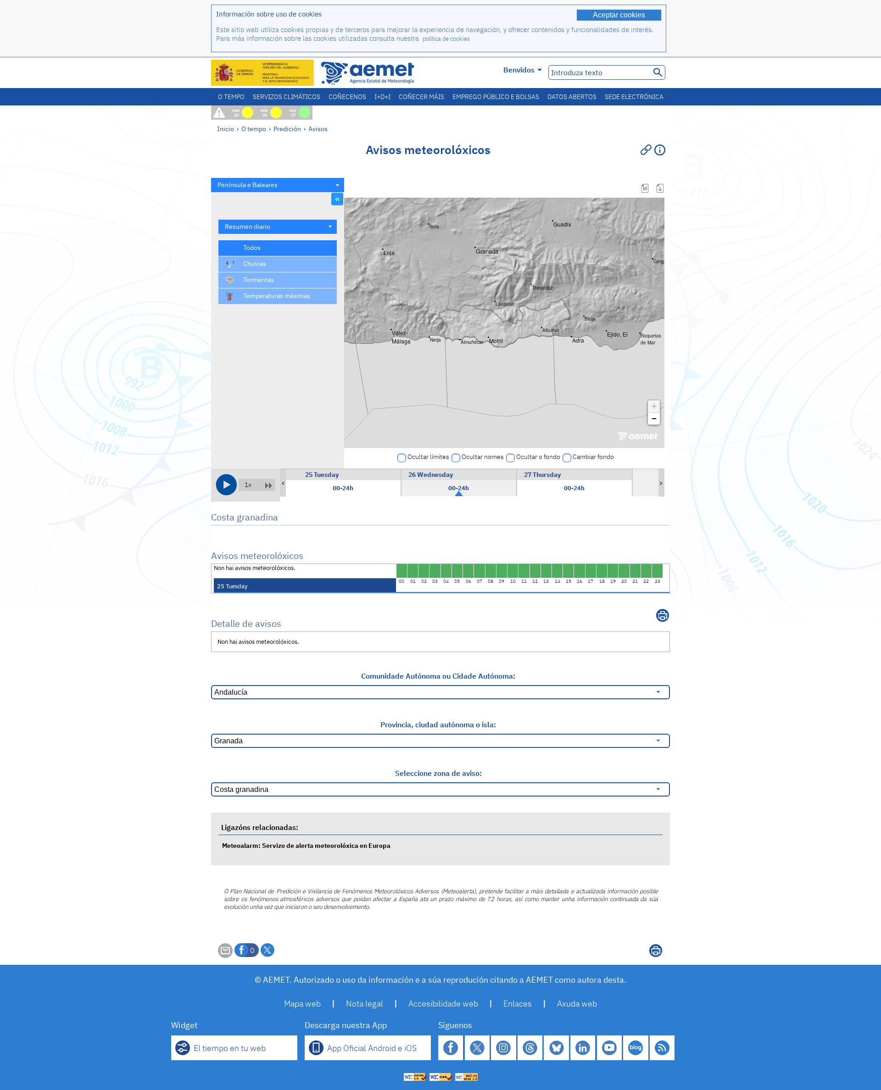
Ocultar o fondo (538, 457)
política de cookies (446, 39)
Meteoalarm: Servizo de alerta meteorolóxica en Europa (306, 845)
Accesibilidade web (443, 1003)
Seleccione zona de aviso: (438, 773)
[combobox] (277, 185)
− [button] (654, 418)
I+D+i (382, 97)
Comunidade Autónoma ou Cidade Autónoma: (438, 676)
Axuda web (577, 1003)
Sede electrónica (634, 97)
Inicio (225, 128)
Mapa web (302, 1003)
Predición (287, 128)
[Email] (225, 955)
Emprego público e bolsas (495, 97)
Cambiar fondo (593, 457)
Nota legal (364, 1003)
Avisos (318, 128)
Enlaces (517, 1003)
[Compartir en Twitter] (267, 950)
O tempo (231, 97)
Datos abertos (572, 97)
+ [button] (654, 406)
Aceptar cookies (619, 15)
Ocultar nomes (483, 457)
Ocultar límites (428, 457)
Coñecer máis (421, 97)
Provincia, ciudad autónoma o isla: (438, 724)
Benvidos (519, 69)
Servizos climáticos (286, 97)
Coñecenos (347, 97)
